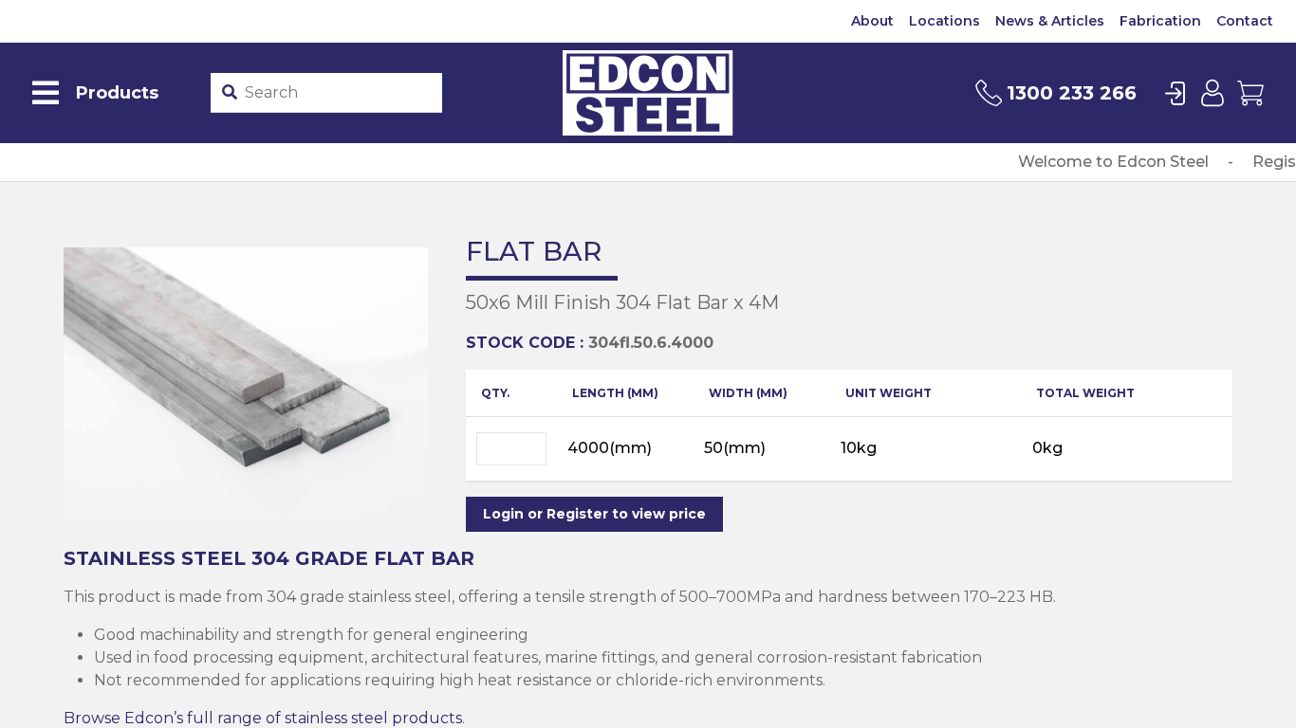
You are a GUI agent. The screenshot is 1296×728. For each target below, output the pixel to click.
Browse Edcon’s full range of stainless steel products (263, 718)
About (872, 20)
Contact (1244, 20)
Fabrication (1160, 20)
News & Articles (1049, 20)
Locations (944, 20)
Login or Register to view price (594, 513)
